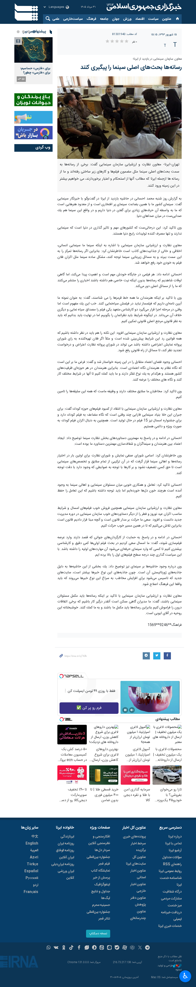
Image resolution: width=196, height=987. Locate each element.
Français (31, 892)
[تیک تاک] (71, 948)
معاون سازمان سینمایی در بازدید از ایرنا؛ (157, 59)
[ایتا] (102, 948)
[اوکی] (63, 948)
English (32, 843)
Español (31, 871)
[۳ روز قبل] (33, 50)
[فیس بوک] (79, 948)
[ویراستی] (86, 948)
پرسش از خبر (101, 878)
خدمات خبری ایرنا (170, 926)
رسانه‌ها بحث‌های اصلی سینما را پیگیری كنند (131, 67)
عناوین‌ (166, 19)
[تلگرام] (147, 948)
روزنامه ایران (66, 843)
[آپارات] (124, 948)
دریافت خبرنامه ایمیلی (171, 916)
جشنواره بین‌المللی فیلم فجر (98, 860)
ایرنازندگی (67, 837)
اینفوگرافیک (102, 885)
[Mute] (132, 710)
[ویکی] (56, 948)
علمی (55, 19)
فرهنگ (91, 19)
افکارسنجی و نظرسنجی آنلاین (99, 840)
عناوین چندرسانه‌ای (138, 915)
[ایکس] (140, 948)
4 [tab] (18, 31)
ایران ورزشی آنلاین (66, 874)
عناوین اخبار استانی (138, 874)
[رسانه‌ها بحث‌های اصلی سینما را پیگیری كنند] (119, 117)
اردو (35, 885)
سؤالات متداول (172, 857)
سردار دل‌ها (102, 850)
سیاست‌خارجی (73, 19)
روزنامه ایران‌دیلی (62, 864)
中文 (35, 837)
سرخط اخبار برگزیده (138, 847)
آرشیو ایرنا (175, 850)
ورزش (127, 19)
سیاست (153, 19)
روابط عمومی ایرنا (170, 871)
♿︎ (185, 975)
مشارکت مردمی (171, 899)
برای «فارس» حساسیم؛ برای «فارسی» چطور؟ (35, 70)
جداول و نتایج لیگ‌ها (100, 895)
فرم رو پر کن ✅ (89, 708)
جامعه (104, 19)
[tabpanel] (33, 60)
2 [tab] (28, 31)
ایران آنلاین (66, 857)
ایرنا (143, 7)
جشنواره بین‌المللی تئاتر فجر (98, 915)
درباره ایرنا (175, 837)
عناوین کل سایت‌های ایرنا (136, 860)
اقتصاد (139, 19)
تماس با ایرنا (173, 843)
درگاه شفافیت (172, 892)
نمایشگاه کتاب (100, 871)
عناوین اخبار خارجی (138, 888)
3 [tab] (23, 31)
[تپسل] (61, 676)
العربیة (34, 850)
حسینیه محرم (101, 905)
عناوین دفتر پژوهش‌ (138, 901)
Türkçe (32, 864)
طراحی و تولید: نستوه (169, 968)
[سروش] (94, 948)
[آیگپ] (109, 948)
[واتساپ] (48, 948)
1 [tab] (34, 31)
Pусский (32, 878)
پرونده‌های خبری (134, 837)
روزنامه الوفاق (65, 850)
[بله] (117, 948)
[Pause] (125, 710)
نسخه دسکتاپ (98, 933)
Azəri (34, 857)
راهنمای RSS (172, 864)
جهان (115, 19)
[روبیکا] (132, 948)
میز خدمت (175, 906)
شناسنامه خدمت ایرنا (171, 881)
